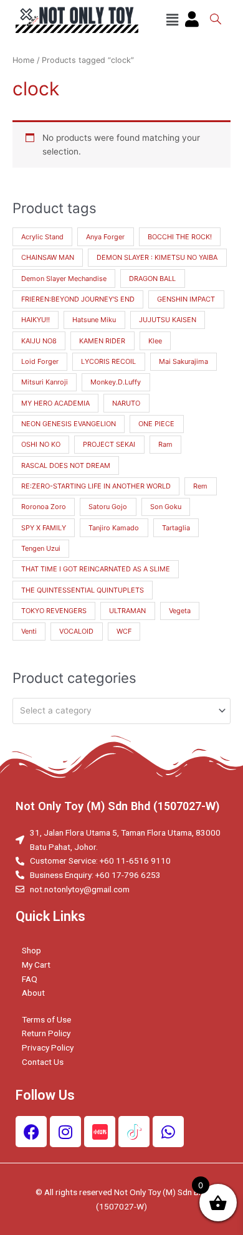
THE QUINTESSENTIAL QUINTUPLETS (82, 590)
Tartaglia (176, 527)
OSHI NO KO (40, 444)
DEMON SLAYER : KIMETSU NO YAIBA (157, 257)
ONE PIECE (156, 423)
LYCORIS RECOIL (108, 361)
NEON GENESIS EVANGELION (68, 423)
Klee (155, 340)
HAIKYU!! (35, 319)
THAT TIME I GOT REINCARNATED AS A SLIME (95, 569)
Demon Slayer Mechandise (64, 278)
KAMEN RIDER (102, 340)
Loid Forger (40, 361)
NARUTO (126, 403)
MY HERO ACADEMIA (55, 403)
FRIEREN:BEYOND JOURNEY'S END (78, 299)
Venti (29, 631)
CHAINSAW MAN (47, 257)
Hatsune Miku (94, 319)
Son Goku (165, 506)
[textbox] (116, 710)
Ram (165, 444)
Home (23, 60)
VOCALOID (76, 631)
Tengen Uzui (40, 548)
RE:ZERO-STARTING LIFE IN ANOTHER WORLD (96, 486)
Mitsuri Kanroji (44, 382)
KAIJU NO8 (39, 340)
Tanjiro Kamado (113, 527)
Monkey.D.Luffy (115, 382)
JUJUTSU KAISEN (167, 319)
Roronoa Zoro (43, 506)
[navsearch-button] (215, 19)
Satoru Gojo (107, 506)
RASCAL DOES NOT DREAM (65, 465)
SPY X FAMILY (43, 527)
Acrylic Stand (42, 236)
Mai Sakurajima (183, 361)
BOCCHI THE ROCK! (180, 236)
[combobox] (121, 711)
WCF (124, 631)
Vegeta (180, 610)
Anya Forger (105, 236)
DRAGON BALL (152, 278)
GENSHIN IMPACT (186, 299)
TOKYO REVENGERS (54, 610)
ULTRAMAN (127, 610)
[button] (172, 20)
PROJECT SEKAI (109, 444)
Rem (200, 486)
